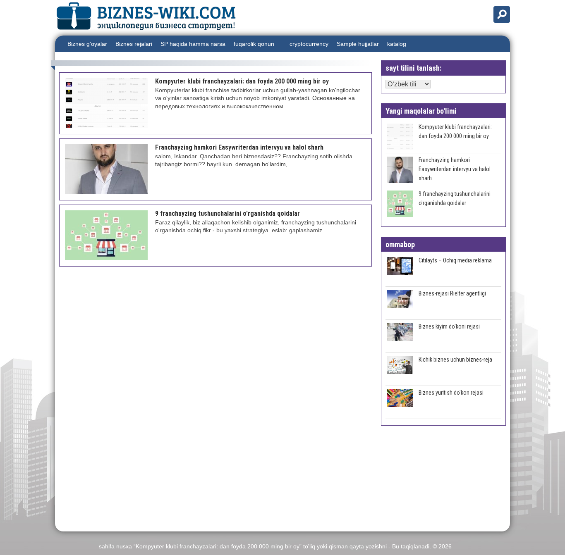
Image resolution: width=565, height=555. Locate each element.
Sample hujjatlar (358, 43)
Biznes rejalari (133, 43)
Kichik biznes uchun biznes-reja (455, 359)
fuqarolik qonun (254, 43)
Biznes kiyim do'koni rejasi (449, 326)
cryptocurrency (309, 43)
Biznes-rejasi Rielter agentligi (452, 293)
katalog (396, 43)
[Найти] (501, 14)
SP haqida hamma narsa (192, 43)
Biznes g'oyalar (87, 43)
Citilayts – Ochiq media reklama (455, 260)
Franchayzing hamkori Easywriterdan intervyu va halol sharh (455, 169)
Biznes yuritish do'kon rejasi (451, 392)
